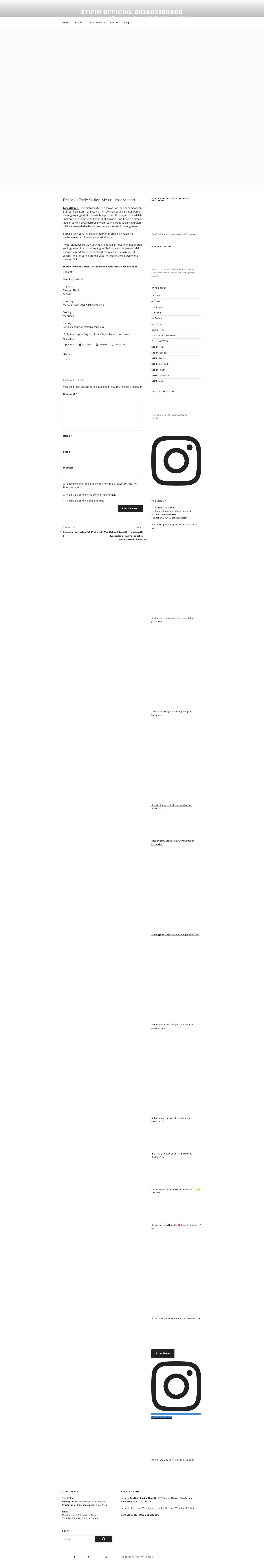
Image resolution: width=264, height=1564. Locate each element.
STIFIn (78, 22)
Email (67, 451)
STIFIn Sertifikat (159, 364)
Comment (70, 394)
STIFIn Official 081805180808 (132, 12)
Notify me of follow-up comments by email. (91, 494)
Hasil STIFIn (96, 22)
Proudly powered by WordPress (137, 1556)
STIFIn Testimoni (160, 375)
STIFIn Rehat (158, 358)
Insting (67, 323)
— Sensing (156, 301)
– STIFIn (155, 295)
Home (66, 22)
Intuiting (68, 301)
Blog (126, 22)
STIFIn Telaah (158, 370)
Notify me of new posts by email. (85, 500)
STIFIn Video (157, 381)
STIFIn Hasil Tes (159, 352)
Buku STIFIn (157, 329)
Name (67, 435)
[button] (103, 272)
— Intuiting (156, 312)
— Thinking (156, 307)
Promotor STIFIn (160, 341)
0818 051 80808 (149, 1515)
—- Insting (156, 324)
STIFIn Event (157, 347)
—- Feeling (156, 318)
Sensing (67, 272)
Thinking (68, 286)
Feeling (67, 312)
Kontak (114, 22)
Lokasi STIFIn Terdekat (163, 335)
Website (68, 467)
